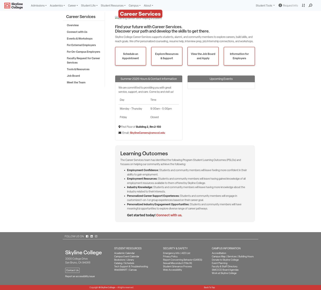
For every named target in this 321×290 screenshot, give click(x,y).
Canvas (133, 269)
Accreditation (219, 253)
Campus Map (219, 256)
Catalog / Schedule (124, 263)
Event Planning (219, 263)
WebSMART (120, 269)
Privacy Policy (170, 256)
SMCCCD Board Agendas (225, 269)
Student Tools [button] (266, 6)
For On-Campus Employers (83, 52)
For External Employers (81, 45)
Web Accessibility (172, 269)
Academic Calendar (124, 253)
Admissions (38, 5)
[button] (310, 5)
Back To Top (209, 287)
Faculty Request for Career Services (83, 60)
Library (130, 259)
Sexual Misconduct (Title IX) (177, 263)
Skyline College (108, 287)
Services (232, 256)
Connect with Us (77, 32)
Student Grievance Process (177, 266)
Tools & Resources (78, 69)
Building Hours (246, 256)
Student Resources (112, 5)
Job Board (73, 76)
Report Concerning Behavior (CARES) (182, 259)
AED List (185, 253)
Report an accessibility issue (80, 276)
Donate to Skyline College (225, 259)
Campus (134, 5)
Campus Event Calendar (126, 256)
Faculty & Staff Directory (224, 266)
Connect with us (168, 215)
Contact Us (72, 270)
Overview (73, 25)
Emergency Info (171, 253)
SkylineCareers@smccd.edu (147, 133)
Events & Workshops (79, 38)
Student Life (88, 5)
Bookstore (119, 259)
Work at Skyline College (224, 273)
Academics (56, 5)
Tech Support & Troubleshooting (131, 266)
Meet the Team (76, 82)
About (147, 5)
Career (72, 5)
